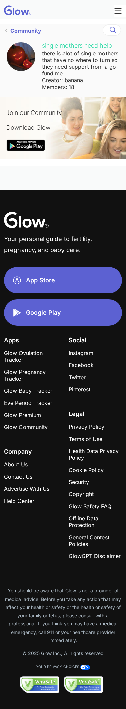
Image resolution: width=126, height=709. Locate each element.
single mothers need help (77, 45)
